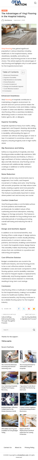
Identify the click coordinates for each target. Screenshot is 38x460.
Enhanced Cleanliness (11, 75)
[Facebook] (19, 309)
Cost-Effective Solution (11, 89)
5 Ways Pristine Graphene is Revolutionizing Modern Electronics (28, 409)
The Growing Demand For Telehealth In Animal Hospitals (27, 366)
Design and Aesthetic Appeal (13, 86)
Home (4, 10)
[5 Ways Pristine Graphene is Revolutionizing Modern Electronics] (28, 399)
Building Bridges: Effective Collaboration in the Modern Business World (10, 409)
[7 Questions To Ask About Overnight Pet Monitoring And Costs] (28, 378)
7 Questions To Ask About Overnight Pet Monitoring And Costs (27, 388)
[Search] (35, 3)
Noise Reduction (9, 82)
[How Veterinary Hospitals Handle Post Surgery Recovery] (10, 378)
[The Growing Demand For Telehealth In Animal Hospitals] (28, 356)
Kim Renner (8, 20)
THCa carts (6, 341)
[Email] (34, 309)
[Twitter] (24, 309)
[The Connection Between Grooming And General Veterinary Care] (10, 356)
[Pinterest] (29, 309)
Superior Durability (10, 77)
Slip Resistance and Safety (12, 80)
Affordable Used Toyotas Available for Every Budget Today (10, 430)
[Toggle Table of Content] (22, 72)
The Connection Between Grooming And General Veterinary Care (9, 366)
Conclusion (7, 91)
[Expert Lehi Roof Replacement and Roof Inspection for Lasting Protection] (28, 420)
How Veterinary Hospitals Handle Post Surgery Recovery (9, 388)
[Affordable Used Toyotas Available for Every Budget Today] (10, 420)
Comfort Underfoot (10, 84)
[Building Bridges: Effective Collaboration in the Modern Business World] (10, 399)
